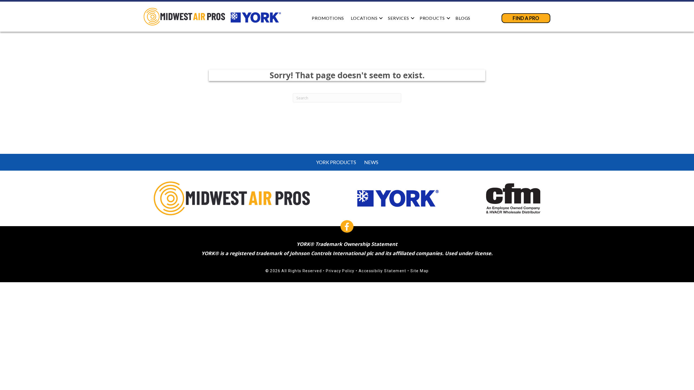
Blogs (462, 18)
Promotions (328, 18)
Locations (364, 18)
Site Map (419, 271)
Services (398, 18)
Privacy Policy (340, 271)
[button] (380, 18)
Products (432, 18)
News (371, 162)
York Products (336, 162)
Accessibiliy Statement (382, 271)
